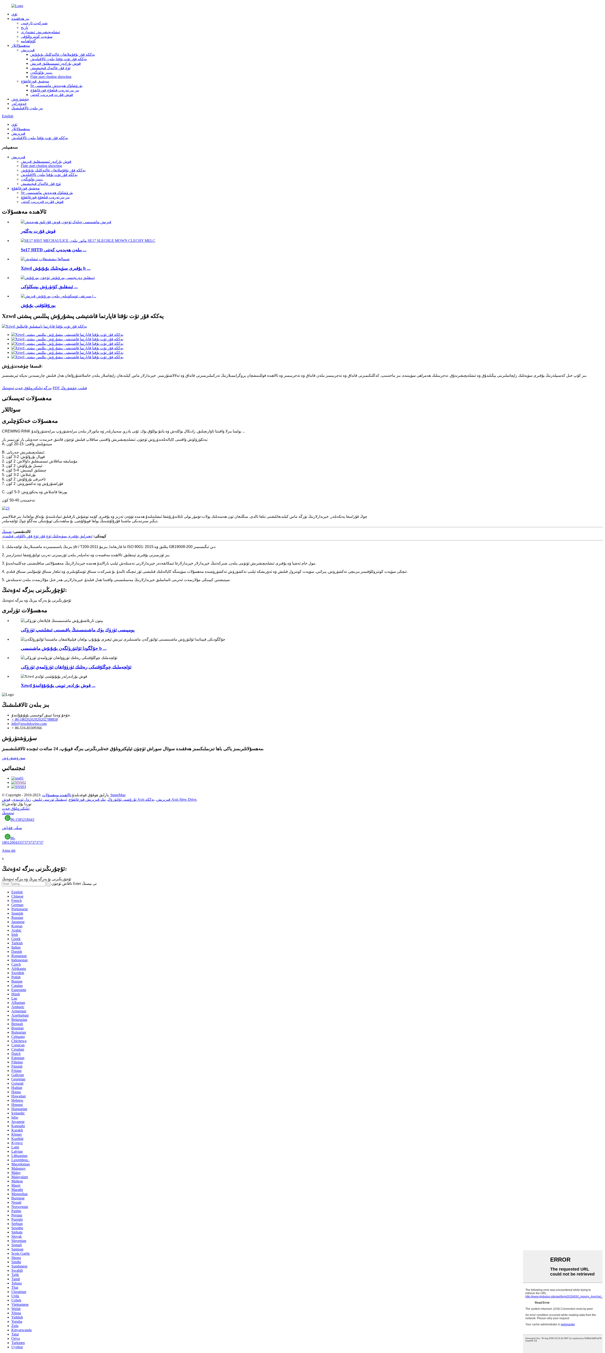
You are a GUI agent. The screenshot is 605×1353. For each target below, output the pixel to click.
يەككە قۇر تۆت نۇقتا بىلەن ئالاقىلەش (58, 59)
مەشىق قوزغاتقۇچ (35, 81)
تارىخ (24, 28)
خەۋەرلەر (19, 104)
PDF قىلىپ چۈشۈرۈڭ (70, 388)
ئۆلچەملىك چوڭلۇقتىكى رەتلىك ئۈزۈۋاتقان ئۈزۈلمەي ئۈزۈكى (76, 666)
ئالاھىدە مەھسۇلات (56, 795)
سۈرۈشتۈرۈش (13, 758)
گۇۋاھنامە (28, 41)
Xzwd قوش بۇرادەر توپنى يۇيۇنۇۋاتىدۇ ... (58, 685)
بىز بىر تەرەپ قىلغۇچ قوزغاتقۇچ (54, 90)
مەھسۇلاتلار (20, 45)
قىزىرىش (28, 50)
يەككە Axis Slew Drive (170, 799)
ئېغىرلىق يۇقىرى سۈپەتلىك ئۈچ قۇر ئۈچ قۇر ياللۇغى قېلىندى (47, 536)
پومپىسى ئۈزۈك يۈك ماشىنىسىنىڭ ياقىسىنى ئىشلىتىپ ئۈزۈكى (77, 629)
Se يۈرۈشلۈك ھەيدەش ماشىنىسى (56, 86)
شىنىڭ (7, 532)
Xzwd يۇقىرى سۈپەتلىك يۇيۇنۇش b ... (56, 268)
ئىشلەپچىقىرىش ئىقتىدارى (40, 32)
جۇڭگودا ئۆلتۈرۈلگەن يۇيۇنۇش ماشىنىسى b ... (64, 648)
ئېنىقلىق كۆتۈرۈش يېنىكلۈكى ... (49, 286)
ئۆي (14, 14)
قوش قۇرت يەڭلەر (38, 231)
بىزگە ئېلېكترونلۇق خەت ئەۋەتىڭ (27, 388)
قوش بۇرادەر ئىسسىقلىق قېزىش (55, 63)
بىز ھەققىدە (20, 19)
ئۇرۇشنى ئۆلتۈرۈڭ (122, 799)
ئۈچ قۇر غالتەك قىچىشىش (50, 68)
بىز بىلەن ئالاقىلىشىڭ (27, 108)
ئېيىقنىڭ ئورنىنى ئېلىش (50, 799)
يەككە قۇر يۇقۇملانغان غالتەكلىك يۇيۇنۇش (62, 54)
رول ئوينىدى (21, 799)
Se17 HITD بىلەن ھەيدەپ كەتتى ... (53, 249)
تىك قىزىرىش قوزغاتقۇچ (87, 799)
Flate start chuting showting (50, 77)
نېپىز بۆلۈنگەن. (41, 72)
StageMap (117, 795)
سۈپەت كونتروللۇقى (36, 36)
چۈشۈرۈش (20, 99)
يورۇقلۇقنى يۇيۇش (38, 305)
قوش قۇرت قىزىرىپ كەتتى (51, 95)
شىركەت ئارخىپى (34, 23)
